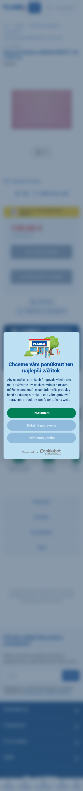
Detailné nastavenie (41, 425)
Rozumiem (42, 413)
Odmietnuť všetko (42, 438)
